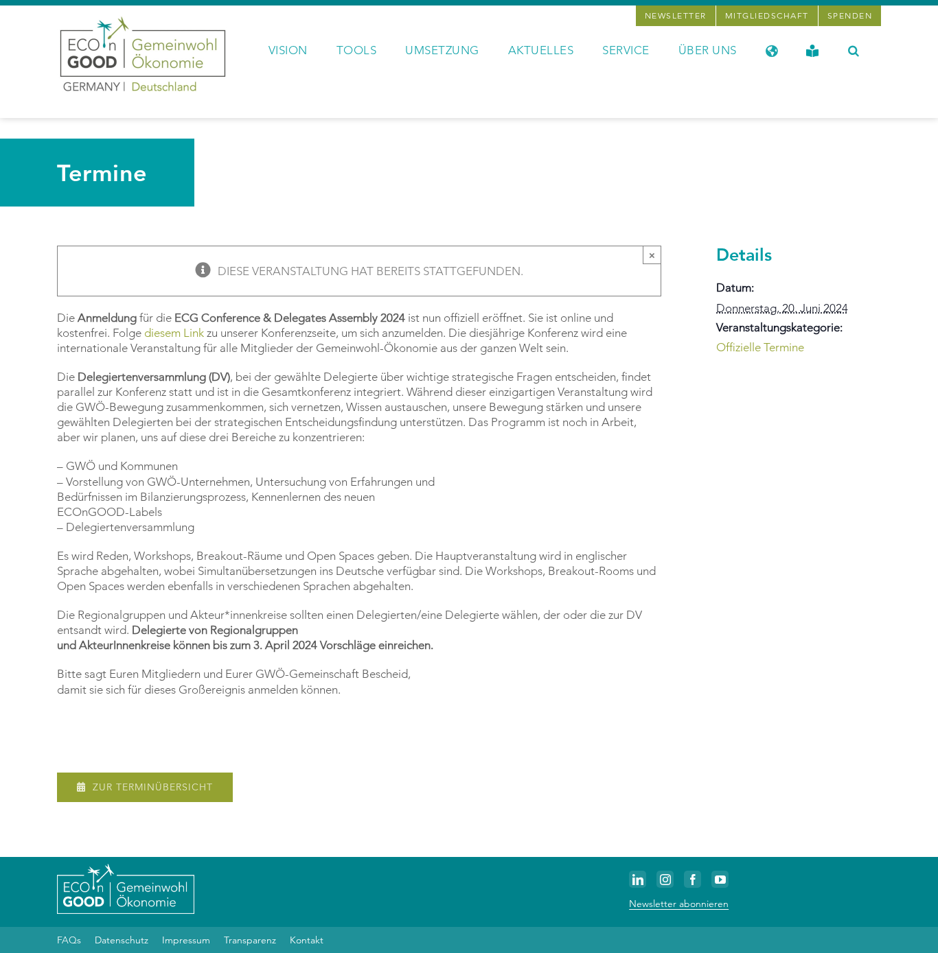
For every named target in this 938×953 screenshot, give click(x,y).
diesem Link (174, 333)
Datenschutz (121, 940)
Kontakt (306, 940)
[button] (854, 49)
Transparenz (250, 940)
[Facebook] (692, 879)
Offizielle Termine (760, 347)
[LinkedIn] (637, 879)
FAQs (69, 940)
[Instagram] (665, 879)
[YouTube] (720, 879)
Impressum (186, 940)
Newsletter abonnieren (679, 903)
